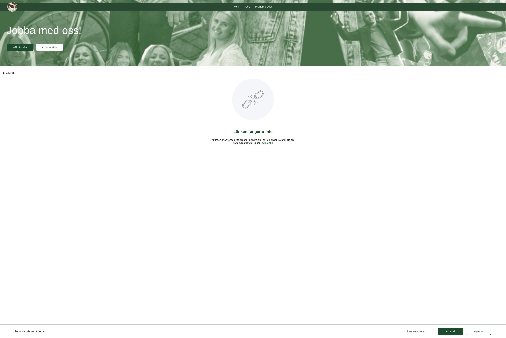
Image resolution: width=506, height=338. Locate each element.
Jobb (247, 6)
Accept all (450, 331)
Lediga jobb (267, 143)
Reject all (478, 331)
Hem (236, 6)
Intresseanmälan (49, 47)
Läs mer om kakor (415, 331)
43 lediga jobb (20, 47)
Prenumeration (264, 6)
